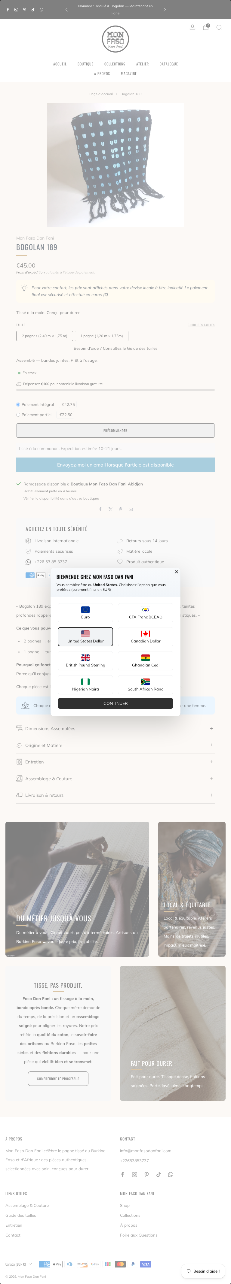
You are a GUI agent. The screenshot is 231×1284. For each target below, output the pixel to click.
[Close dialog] (176, 571)
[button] (85, 612)
